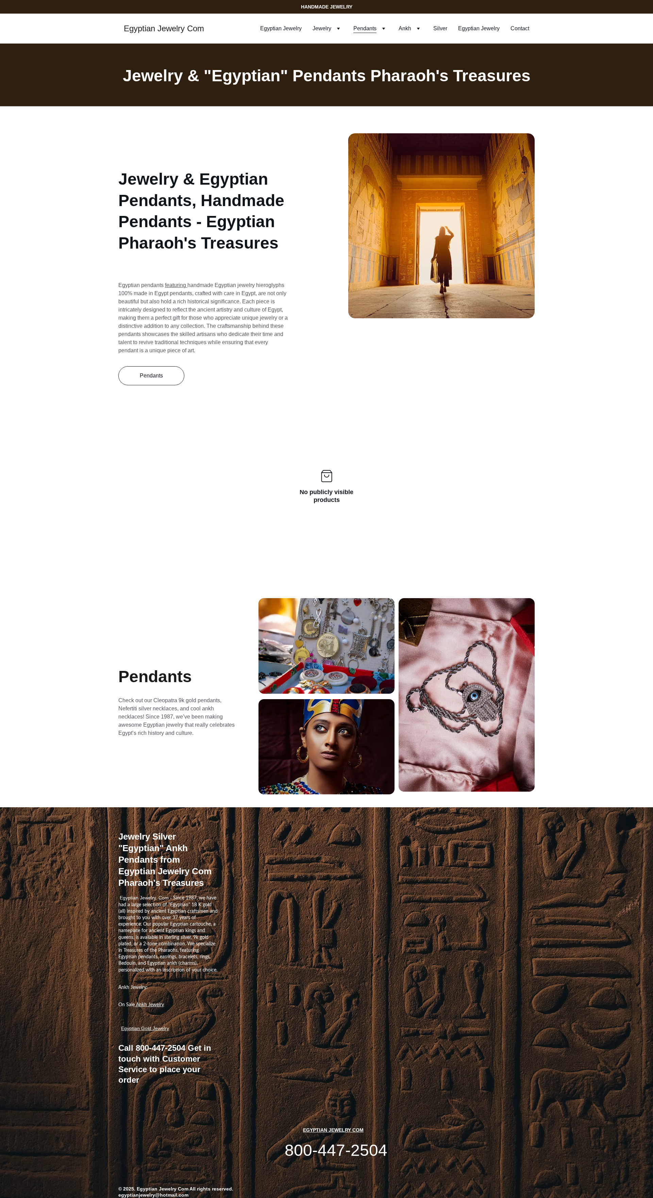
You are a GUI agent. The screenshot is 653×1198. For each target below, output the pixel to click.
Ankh (405, 28)
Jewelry (322, 28)
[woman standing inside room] (441, 225)
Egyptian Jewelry (281, 28)
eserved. (223, 1189)
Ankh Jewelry (149, 1004)
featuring (176, 285)
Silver (440, 28)
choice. (210, 970)
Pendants (364, 28)
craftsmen (197, 911)
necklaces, (166, 708)
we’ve (183, 717)
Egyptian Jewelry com (333, 1130)
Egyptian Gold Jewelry (145, 1028)
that (189, 725)
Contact (519, 28)
